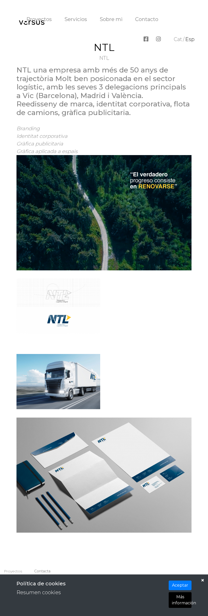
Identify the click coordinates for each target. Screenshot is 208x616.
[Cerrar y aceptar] (202, 580)
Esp (190, 39)
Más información (182, 599)
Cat (178, 39)
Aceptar (180, 585)
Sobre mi (111, 19)
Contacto (146, 19)
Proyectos (39, 19)
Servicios (75, 19)
